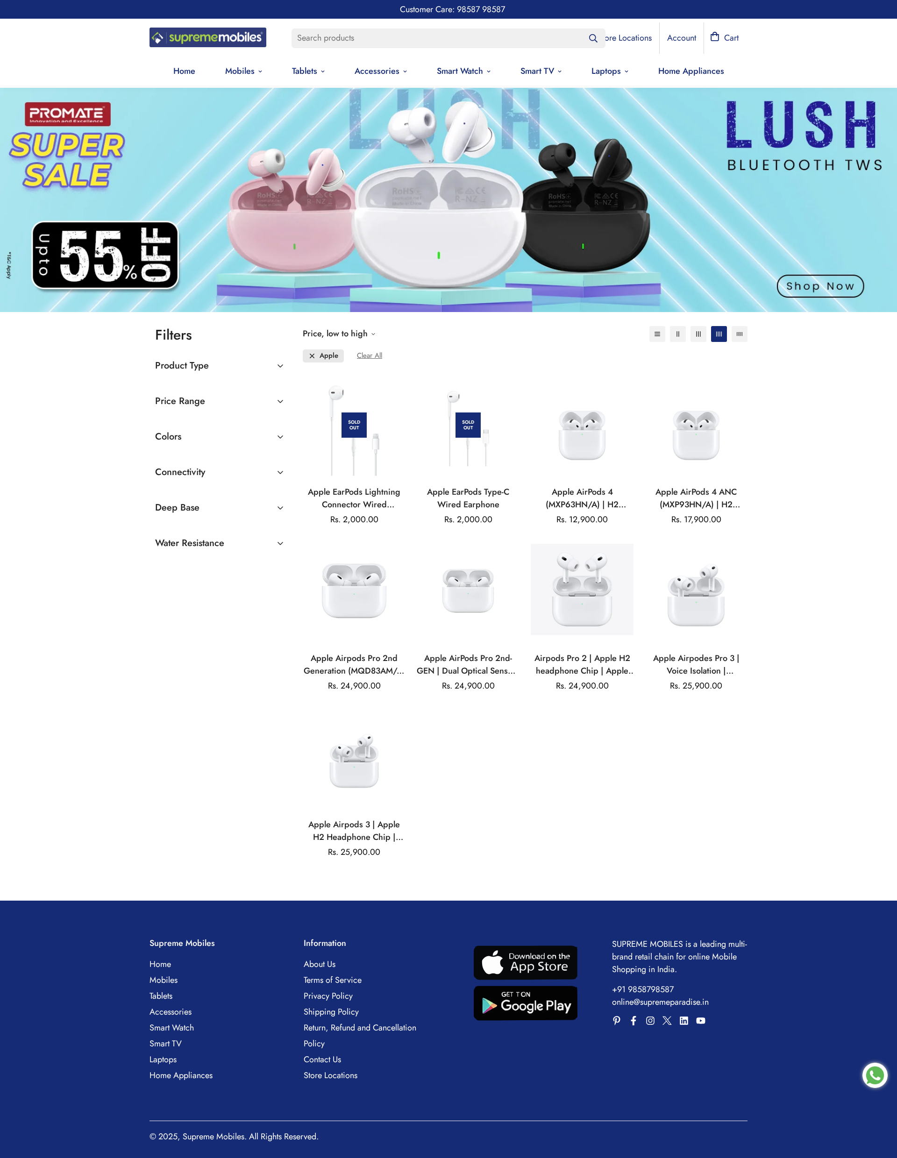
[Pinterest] (616, 1020)
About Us (319, 964)
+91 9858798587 (643, 989)
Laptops (606, 71)
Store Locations (330, 1075)
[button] (724, 38)
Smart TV (537, 71)
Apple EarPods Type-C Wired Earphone (468, 498)
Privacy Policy (328, 996)
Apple (329, 355)
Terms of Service (333, 980)
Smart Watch (460, 71)
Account (681, 38)
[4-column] (719, 334)
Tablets (304, 71)
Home (184, 71)
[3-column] (698, 334)
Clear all (369, 355)
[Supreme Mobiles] (208, 38)
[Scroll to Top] (879, 1107)
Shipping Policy (331, 1012)
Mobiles (240, 71)
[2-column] (678, 334)
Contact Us (322, 1059)
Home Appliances (691, 71)
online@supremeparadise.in (660, 1002)
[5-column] (740, 334)
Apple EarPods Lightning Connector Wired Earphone (354, 498)
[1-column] (657, 334)
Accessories (377, 71)
